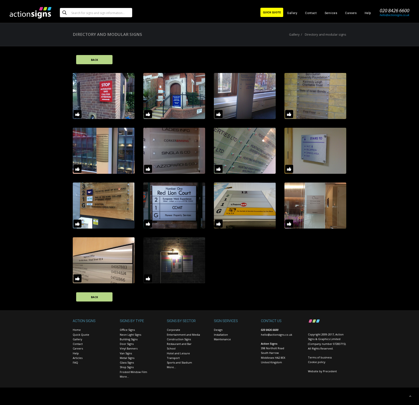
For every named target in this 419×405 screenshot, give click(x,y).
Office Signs (127, 330)
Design (218, 330)
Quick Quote (81, 334)
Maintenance (222, 339)
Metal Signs (127, 358)
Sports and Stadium (179, 362)
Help (368, 13)
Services (331, 13)
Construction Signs (179, 339)
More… (124, 376)
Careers (351, 13)
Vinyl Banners (128, 348)
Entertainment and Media (183, 334)
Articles (77, 358)
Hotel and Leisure (178, 353)
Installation (221, 334)
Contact (311, 13)
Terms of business (320, 357)
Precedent (330, 371)
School (171, 348)
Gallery (292, 13)
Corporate (173, 330)
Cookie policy (316, 362)
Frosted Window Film (133, 372)
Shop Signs (127, 367)
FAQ (75, 362)
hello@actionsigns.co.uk (276, 334)
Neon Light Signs (130, 334)
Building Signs (128, 339)
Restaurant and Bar (179, 344)
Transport (173, 358)
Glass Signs (127, 362)
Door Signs (127, 344)
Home (77, 330)
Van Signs (126, 353)
